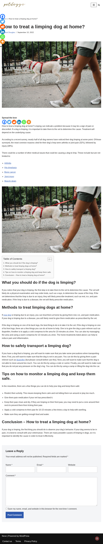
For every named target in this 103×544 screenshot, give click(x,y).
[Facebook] (4, 122)
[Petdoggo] (14, 5)
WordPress (24, 536)
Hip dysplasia (10, 168)
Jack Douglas (9, 32)
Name (9, 465)
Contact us (7, 541)
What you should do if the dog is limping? (21, 263)
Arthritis (7, 163)
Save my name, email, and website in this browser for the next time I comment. (42, 509)
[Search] (99, 5)
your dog (7, 315)
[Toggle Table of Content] (48, 259)
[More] (29, 122)
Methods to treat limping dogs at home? (21, 266)
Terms (18, 541)
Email (40, 465)
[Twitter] (9, 122)
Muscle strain (10, 181)
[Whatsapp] (24, 122)
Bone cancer (10, 172)
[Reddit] (14, 122)
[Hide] (1, 47)
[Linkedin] (19, 122)
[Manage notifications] (97, 538)
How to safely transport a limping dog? (20, 269)
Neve (4, 536)
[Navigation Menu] (94, 5)
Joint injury (9, 176)
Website (71, 465)
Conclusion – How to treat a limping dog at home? (25, 275)
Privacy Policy (30, 541)
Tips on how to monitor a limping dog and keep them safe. (28, 272)
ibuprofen (20, 360)
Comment (11, 476)
